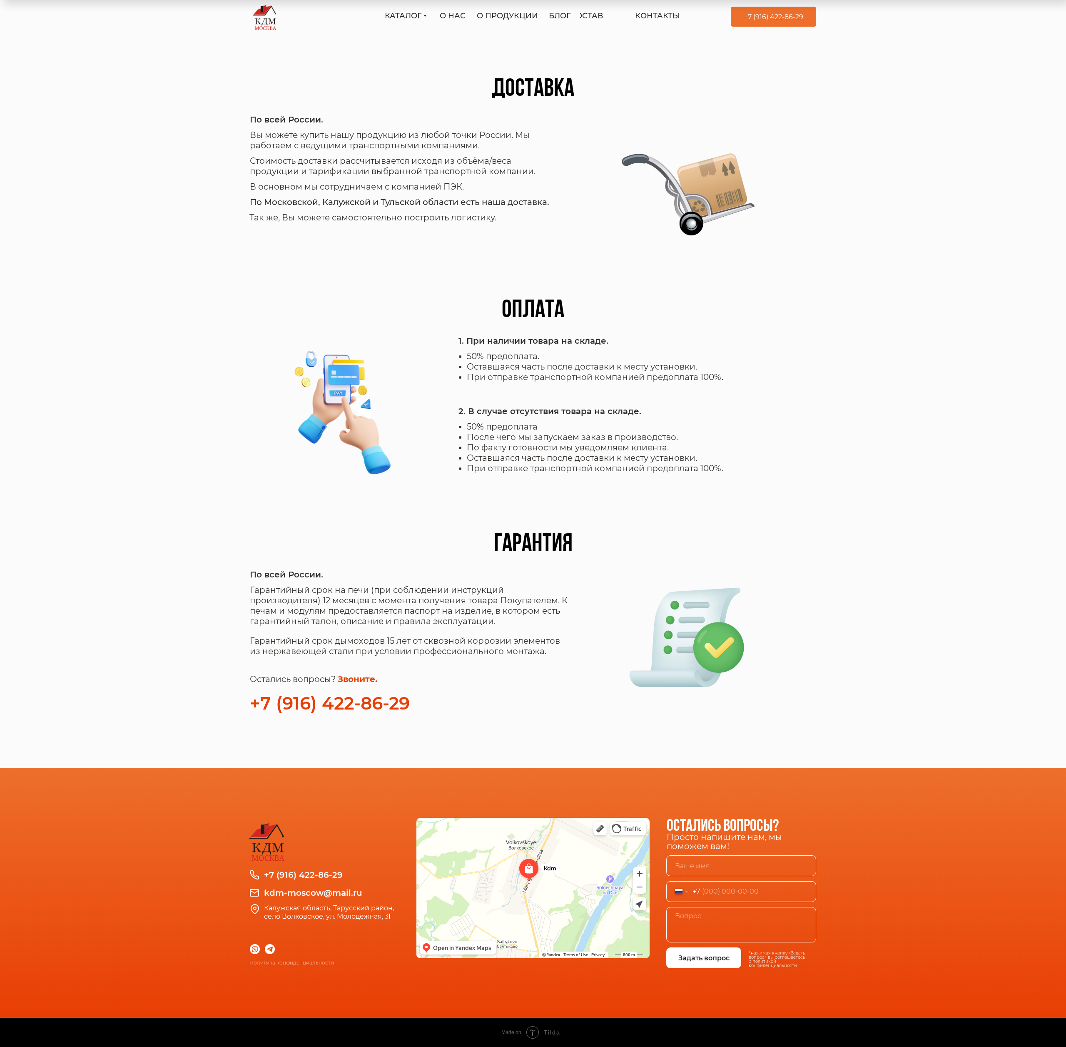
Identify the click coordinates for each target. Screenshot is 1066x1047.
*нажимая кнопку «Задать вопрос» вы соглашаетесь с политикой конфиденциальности (777, 959)
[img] (264, 16)
